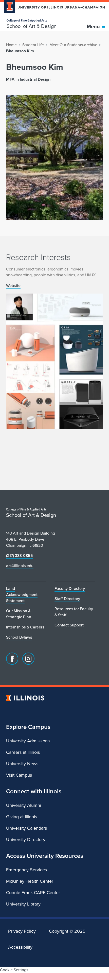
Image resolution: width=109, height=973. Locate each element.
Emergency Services (26, 869)
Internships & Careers (25, 627)
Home (11, 45)
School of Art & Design (32, 26)
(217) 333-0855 (19, 555)
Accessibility (20, 947)
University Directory (25, 839)
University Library (23, 904)
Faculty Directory (70, 588)
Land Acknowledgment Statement (22, 595)
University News (22, 763)
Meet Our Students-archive (73, 45)
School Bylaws (19, 637)
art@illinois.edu (19, 566)
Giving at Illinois (21, 816)
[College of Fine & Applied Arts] (32, 20)
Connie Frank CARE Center (33, 892)
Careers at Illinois (23, 752)
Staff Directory (67, 599)
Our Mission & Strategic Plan (18, 614)
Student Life (33, 45)
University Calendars (26, 828)
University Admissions (28, 741)
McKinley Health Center (29, 881)
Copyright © (67, 931)
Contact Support (69, 625)
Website (13, 285)
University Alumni (23, 805)
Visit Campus (19, 775)
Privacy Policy (22, 931)
